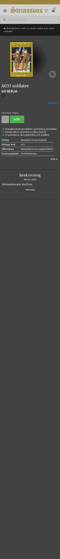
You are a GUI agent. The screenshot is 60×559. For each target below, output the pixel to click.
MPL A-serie (29, 28)
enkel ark (42, 28)
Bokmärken (13, 28)
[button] (46, 11)
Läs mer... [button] (53, 103)
